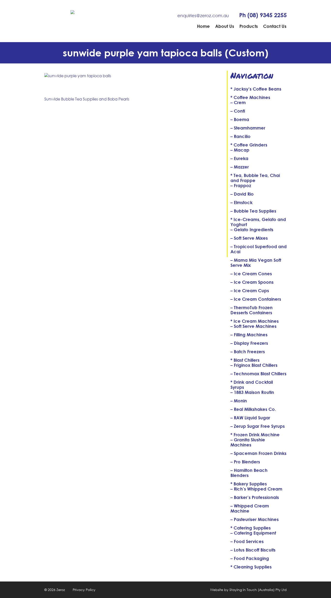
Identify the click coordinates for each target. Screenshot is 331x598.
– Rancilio (240, 136)
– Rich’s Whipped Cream (256, 488)
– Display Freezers (249, 343)
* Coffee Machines (250, 97)
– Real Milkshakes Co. (253, 409)
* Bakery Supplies (248, 483)
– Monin (238, 400)
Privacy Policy (84, 589)
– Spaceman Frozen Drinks (258, 453)
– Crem (238, 102)
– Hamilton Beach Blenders (249, 473)
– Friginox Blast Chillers (253, 365)
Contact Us (274, 26)
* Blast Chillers (245, 360)
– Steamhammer (247, 127)
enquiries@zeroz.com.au (203, 15)
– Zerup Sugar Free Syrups (257, 426)
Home (203, 26)
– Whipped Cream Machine (249, 508)
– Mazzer (239, 166)
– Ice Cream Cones (251, 273)
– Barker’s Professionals (254, 497)
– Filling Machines (249, 334)
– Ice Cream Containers (255, 299)
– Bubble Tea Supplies (253, 211)
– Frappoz (240, 185)
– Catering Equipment (253, 533)
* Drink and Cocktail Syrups (251, 384)
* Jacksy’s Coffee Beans (255, 89)
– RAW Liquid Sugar (250, 417)
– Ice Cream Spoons (252, 282)
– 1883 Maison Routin (252, 392)
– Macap (239, 150)
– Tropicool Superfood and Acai (258, 249)
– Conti (237, 111)
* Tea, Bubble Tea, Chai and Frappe (255, 178)
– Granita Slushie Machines (247, 442)
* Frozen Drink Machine (255, 434)
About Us (224, 26)
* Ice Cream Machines (254, 321)
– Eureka (239, 158)
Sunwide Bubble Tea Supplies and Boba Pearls (86, 98)
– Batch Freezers (247, 351)
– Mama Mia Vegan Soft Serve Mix (255, 262)
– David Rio (242, 194)
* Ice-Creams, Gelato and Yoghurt (258, 222)
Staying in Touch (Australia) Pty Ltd (258, 589)
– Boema (239, 119)
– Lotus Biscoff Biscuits (253, 549)
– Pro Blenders (245, 461)
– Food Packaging (249, 558)
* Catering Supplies (250, 527)
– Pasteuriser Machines (254, 519)
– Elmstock (241, 202)
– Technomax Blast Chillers (258, 373)
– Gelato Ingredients (251, 229)
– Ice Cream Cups (249, 290)
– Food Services (247, 541)
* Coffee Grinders (248, 144)
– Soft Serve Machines (253, 326)
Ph (263, 15)
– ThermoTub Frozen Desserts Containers (251, 310)
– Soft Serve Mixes (249, 238)
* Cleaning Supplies (251, 566)
